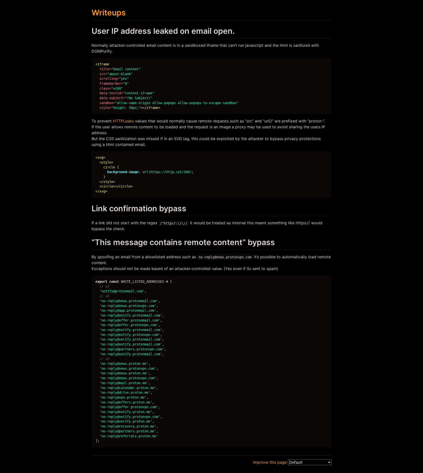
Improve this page (270, 462)
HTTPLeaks (123, 120)
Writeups (109, 12)
